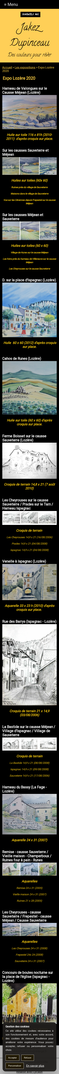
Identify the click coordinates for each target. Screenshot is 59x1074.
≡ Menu (11, 4)
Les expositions (25, 67)
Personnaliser (14, 1066)
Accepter (12, 1058)
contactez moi (30, 14)
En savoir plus (35, 1065)
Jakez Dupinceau (29, 35)
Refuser (27, 1058)
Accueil (7, 67)
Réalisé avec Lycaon (29, 1072)
